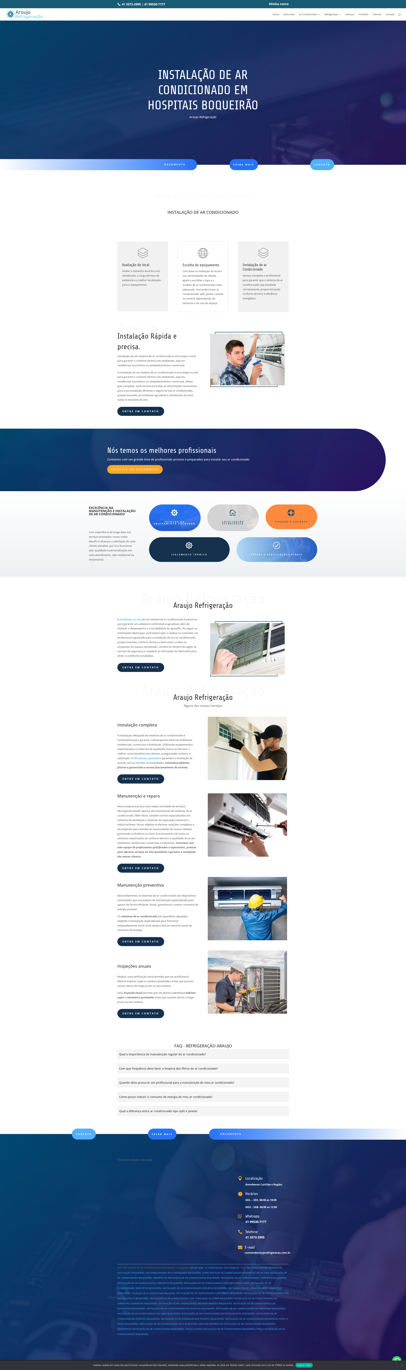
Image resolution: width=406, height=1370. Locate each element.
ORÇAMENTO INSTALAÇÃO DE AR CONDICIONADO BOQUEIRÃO (150, 1328)
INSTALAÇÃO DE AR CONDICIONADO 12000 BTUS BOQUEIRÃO (253, 1277)
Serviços (350, 14)
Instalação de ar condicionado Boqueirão (153, 1293)
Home (276, 14)
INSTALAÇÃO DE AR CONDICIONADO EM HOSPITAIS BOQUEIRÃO (180, 1308)
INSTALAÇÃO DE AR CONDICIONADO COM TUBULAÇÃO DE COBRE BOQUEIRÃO (191, 1298)
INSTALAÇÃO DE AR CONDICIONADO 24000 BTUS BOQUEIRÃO (216, 1283)
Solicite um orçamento (135, 469)
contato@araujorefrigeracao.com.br (267, 1252)
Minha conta (279, 4)
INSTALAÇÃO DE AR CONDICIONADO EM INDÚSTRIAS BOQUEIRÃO (250, 1308)
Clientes (377, 14)
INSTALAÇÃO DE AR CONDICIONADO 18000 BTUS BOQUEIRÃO (150, 1283)
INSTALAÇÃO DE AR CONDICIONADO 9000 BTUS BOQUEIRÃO (195, 1288)
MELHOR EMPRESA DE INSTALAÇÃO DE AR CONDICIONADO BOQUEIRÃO (237, 1323)
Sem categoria (231, 1267)
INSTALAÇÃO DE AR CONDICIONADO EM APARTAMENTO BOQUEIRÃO (195, 1303)
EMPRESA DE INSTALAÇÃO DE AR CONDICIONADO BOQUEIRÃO (186, 1277)
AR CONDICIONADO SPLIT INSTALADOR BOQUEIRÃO (173, 1272)
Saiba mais (162, 1134)
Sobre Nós (289, 14)
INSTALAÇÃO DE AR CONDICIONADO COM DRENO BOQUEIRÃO (209, 1293)
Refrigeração (331, 14)
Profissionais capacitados (146, 758)
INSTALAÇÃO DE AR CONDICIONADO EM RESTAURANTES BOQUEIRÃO (218, 1313)
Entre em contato (140, 411)
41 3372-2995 (131, 4)
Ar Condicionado (308, 14)
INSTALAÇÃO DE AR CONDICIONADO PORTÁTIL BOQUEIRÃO (192, 1318)
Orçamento (175, 164)
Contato (390, 14)
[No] (402, 1365)
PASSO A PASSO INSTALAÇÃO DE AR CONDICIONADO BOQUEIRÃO (220, 1328)
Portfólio (363, 14)
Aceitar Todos (304, 1365)
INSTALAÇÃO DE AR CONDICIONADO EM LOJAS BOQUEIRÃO (148, 1313)
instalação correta (130, 619)
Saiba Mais (243, 164)
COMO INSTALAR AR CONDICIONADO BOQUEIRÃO (228, 1272)
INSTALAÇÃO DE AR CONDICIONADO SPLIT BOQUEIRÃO (168, 1323)
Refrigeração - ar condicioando (206, 1267)
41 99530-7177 (154, 4)
